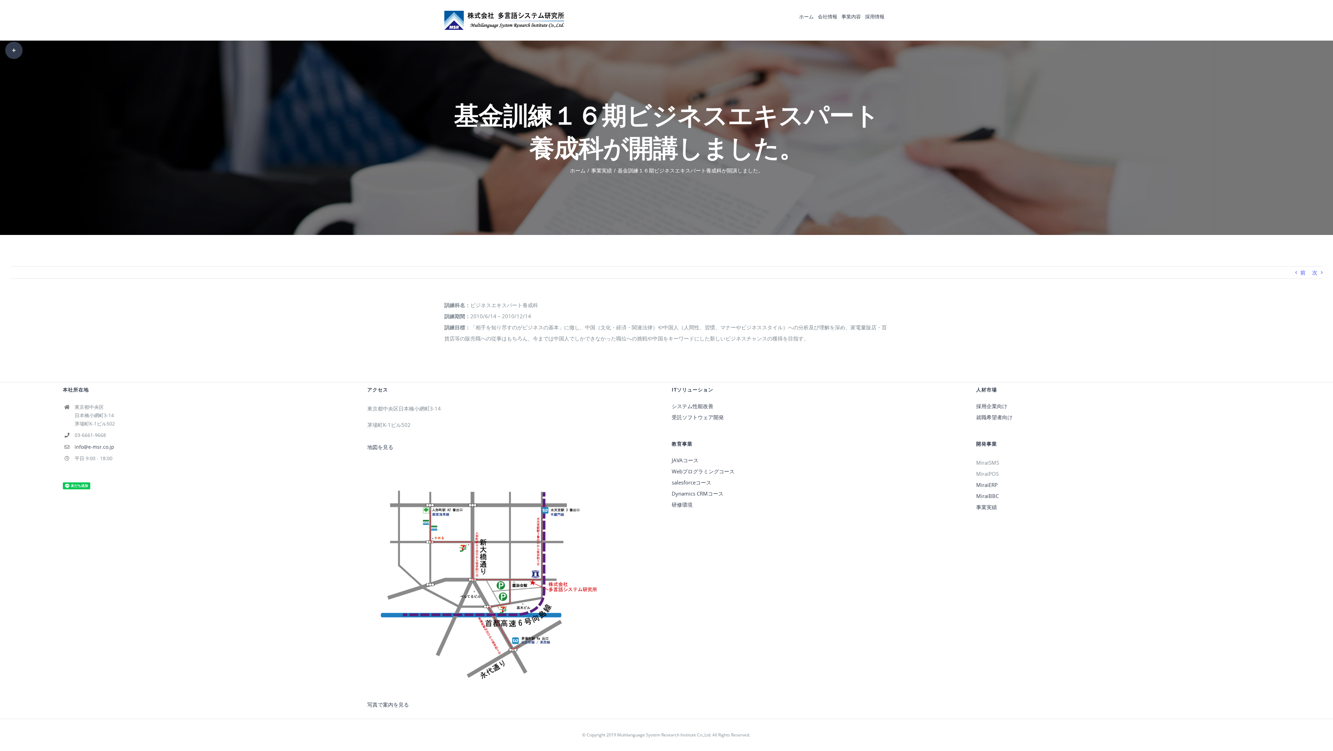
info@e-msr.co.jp (94, 447)
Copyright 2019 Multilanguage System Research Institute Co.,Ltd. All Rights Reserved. (669, 735)
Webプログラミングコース (703, 471)
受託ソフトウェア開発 (698, 417)
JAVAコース (685, 460)
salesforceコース (691, 482)
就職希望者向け (994, 417)
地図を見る (380, 447)
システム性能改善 (692, 406)
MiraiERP (987, 484)
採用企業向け (991, 406)
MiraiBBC (987, 495)
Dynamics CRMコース (697, 493)
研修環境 (682, 504)
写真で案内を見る (388, 704)
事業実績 (986, 507)
